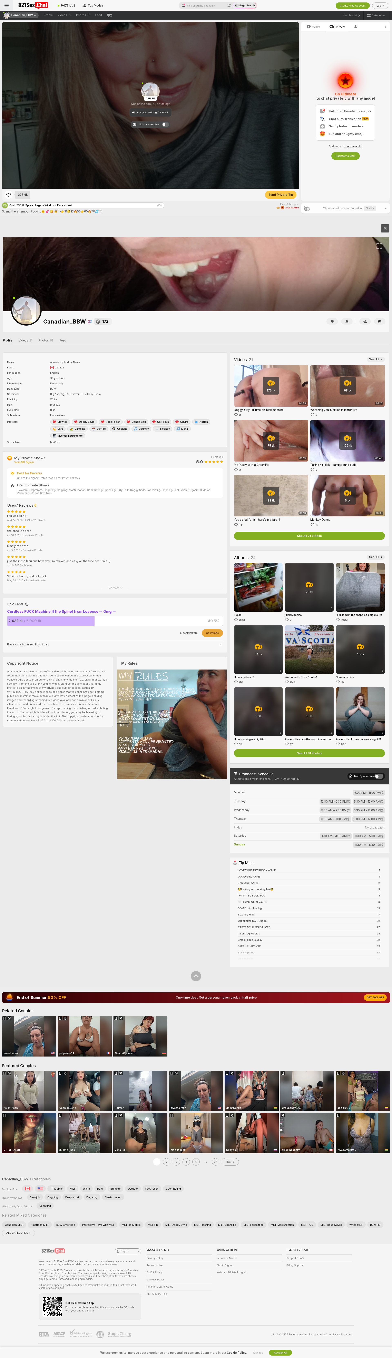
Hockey (165, 428)
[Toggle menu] (6, 5)
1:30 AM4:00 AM (334, 836)
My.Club (55, 442)
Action (203, 421)
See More (113, 587)
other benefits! (352, 146)
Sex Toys (163, 421)
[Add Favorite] (8, 195)
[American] (40, 1188)
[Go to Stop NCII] (120, 1334)
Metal (184, 428)
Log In (380, 5)
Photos (83, 15)
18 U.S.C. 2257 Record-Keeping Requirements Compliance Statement (312, 1334)
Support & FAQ (295, 1258)
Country (144, 428)
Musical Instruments (70, 435)
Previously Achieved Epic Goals (28, 644)
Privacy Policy (155, 1258)
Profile (48, 15)
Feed (98, 15)
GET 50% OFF (375, 997)
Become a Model (227, 1258)
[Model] (385, 228)
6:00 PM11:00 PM (367, 792)
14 (240, 524)
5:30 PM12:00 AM (367, 801)
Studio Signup (225, 1265)
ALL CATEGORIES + (18, 1232)
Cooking (122, 428)
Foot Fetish (113, 421)
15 (342, 681)
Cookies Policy (156, 1279)
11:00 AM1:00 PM (333, 819)
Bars (60, 428)
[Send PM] (379, 321)
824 (292, 681)
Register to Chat (345, 155)
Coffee (101, 428)
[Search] (229, 5)
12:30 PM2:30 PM (334, 801)
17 (316, 524)
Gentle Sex (139, 421)
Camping (80, 428)
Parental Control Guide (160, 1286)
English (124, 1251)
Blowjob (63, 421)
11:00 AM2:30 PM (333, 810)
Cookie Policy (236, 1352)
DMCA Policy (154, 1272)
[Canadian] (27, 1188)
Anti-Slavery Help (157, 1293)
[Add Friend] (365, 321)
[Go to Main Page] (33, 5)
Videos (64, 15)
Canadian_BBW (15, 1179)
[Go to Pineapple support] (100, 1334)
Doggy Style (87, 421)
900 (343, 744)
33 (241, 681)
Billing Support (295, 1265)
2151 (242, 619)
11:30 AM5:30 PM (367, 836)
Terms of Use (155, 1265)
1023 (344, 619)
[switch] (378, 776)
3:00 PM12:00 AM (367, 819)
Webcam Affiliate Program (232, 1272)
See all (374, 359)
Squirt (184, 421)
